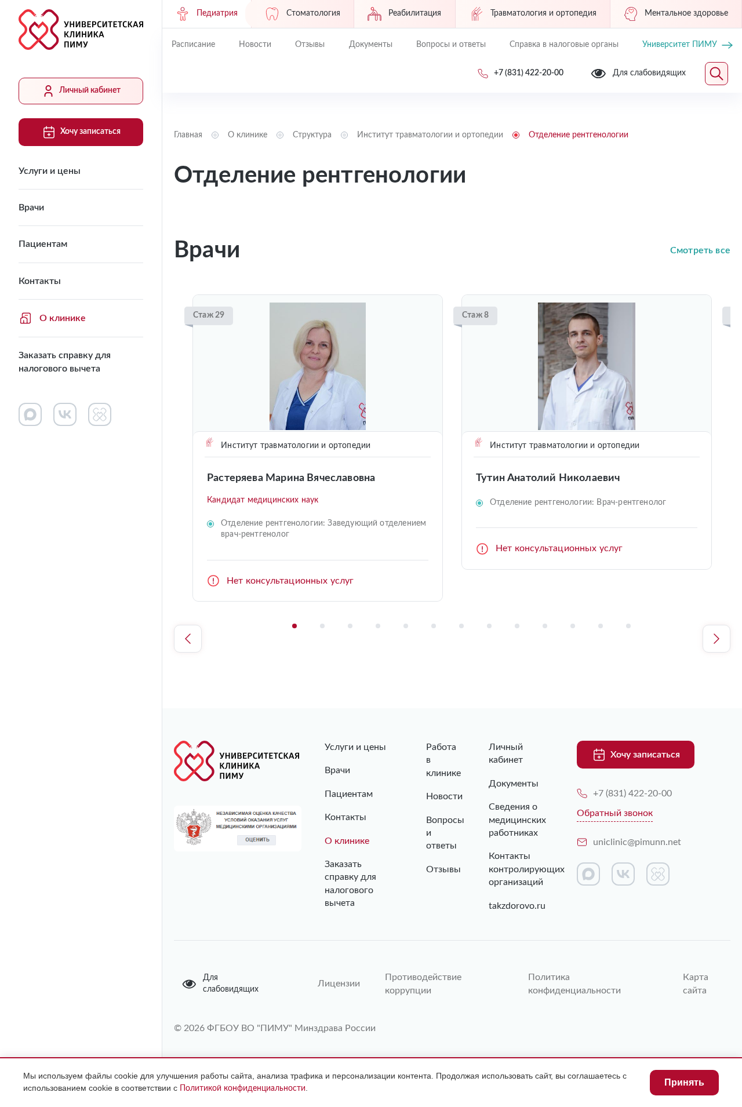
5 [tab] (405, 626)
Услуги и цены (50, 171)
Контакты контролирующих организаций (515, 869)
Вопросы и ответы (451, 45)
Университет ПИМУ (679, 45)
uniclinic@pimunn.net (637, 842)
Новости (255, 45)
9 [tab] (517, 626)
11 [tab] (572, 626)
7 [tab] (461, 626)
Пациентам (43, 244)
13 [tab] (628, 626)
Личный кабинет (90, 90)
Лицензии (337, 983)
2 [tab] (322, 626)
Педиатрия (217, 13)
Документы (370, 45)
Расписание (193, 45)
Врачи (31, 207)
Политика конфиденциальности (574, 984)
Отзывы (310, 45)
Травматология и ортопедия (543, 13)
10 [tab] (545, 626)
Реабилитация (414, 13)
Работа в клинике (434, 760)
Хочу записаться (90, 132)
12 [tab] (600, 626)
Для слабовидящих (231, 983)
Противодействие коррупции (423, 984)
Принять (684, 1082)
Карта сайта (695, 984)
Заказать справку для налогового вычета (65, 362)
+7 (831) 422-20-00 (632, 793)
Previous (188, 639)
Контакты (40, 281)
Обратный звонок (615, 813)
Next (716, 639)
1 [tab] (294, 626)
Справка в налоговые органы (564, 45)
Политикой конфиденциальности (242, 1088)
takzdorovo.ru (515, 906)
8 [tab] (489, 626)
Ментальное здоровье (686, 13)
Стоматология (313, 13)
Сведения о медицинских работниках (515, 819)
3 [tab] (350, 626)
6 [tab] (433, 626)
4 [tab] (378, 626)
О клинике (62, 318)
